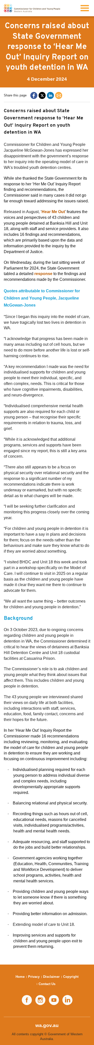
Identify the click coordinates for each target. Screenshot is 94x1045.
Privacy (34, 977)
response (43, 274)
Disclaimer (51, 977)
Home (20, 977)
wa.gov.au (47, 1025)
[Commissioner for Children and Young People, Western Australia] (32, 8)
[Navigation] (84, 8)
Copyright (70, 977)
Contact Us (47, 984)
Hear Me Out (53, 212)
